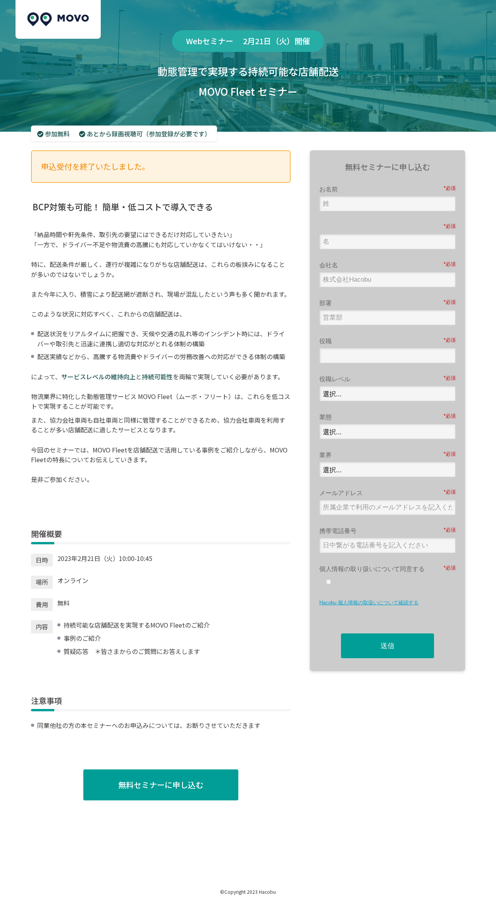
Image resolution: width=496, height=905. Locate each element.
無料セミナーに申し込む (160, 784)
